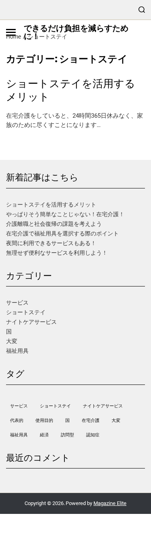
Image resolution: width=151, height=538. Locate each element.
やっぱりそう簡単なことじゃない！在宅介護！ (65, 214)
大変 (11, 341)
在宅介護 (90, 420)
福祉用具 (17, 351)
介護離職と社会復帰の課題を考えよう (54, 224)
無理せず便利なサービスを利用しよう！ (57, 253)
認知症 (92, 435)
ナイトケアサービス (31, 322)
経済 (44, 435)
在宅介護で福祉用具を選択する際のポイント (62, 233)
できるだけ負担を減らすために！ (76, 32)
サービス (17, 302)
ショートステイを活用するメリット (70, 90)
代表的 (16, 420)
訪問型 (67, 435)
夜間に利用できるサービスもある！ (51, 243)
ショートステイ (26, 312)
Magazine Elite (109, 503)
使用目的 (44, 420)
